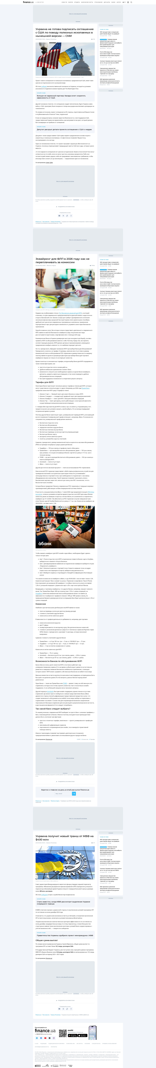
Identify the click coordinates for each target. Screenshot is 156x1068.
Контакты (54, 1046)
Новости (64, 2)
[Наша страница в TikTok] (50, 1038)
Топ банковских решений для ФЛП (70, 313)
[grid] (78, 623)
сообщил (44, 86)
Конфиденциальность (42, 1046)
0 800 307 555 (40, 2)
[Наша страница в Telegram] (37, 1038)
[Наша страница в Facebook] (41, 1038)
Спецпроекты (96, 1043)
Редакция (43, 1043)
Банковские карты (87, 2)
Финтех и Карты (51, 265)
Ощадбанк (39, 593)
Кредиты (77, 2)
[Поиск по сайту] (131, 2)
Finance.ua (38, 221)
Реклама (87, 1043)
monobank (50, 691)
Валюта (70, 2)
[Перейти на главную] (28, 2)
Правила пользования (109, 1043)
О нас (36, 1043)
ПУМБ (65, 683)
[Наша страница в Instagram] (54, 1038)
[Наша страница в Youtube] (45, 1038)
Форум (119, 2)
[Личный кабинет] (128, 2)
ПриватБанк (85, 388)
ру (125, 2)
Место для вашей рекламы (78, 14)
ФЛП (79, 739)
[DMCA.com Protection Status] (38, 1067)
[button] (74, 794)
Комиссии (84, 739)
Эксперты (80, 1043)
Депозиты (107, 2)
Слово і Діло (49, 162)
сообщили (44, 895)
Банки (113, 2)
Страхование (98, 2)
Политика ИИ (70, 1043)
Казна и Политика (51, 39)
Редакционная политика (56, 1043)
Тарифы (92, 739)
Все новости (46, 221)
